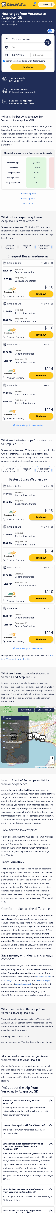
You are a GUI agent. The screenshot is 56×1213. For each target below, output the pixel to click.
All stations (28, 203)
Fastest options (28, 198)
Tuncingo (8, 980)
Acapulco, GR (46, 710)
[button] (29, 737)
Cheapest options (28, 193)
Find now (41, 294)
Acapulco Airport (23, 984)
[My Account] (34, 4)
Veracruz (27, 710)
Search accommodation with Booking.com (25, 61)
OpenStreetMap (42, 767)
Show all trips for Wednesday (29, 425)
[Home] (16, 4)
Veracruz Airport (43, 976)
